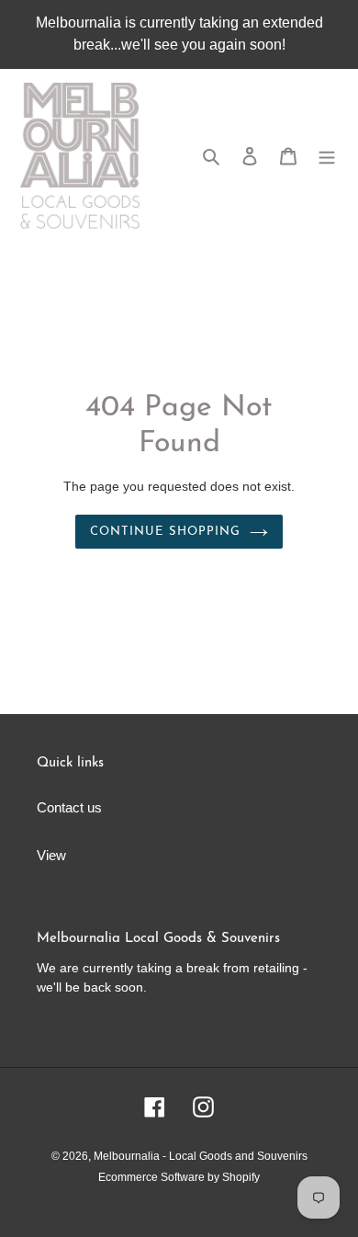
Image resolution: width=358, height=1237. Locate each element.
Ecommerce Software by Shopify (179, 1177)
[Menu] (327, 156)
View (51, 855)
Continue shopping (165, 532)
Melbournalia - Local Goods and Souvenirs (201, 1156)
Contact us (69, 807)
